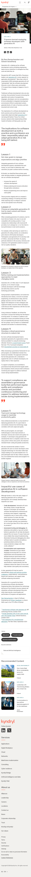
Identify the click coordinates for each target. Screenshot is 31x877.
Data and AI (7, 36)
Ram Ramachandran (12, 59)
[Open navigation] (29, 2)
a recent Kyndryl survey (19, 343)
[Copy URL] (11, 52)
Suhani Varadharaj (8, 61)
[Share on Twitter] (5, 52)
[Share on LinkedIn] (8, 52)
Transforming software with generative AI (14, 609)
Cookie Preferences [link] (7, 858)
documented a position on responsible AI (16, 347)
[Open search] (25, 2)
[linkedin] (3, 730)
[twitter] (9, 730)
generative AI (12, 77)
